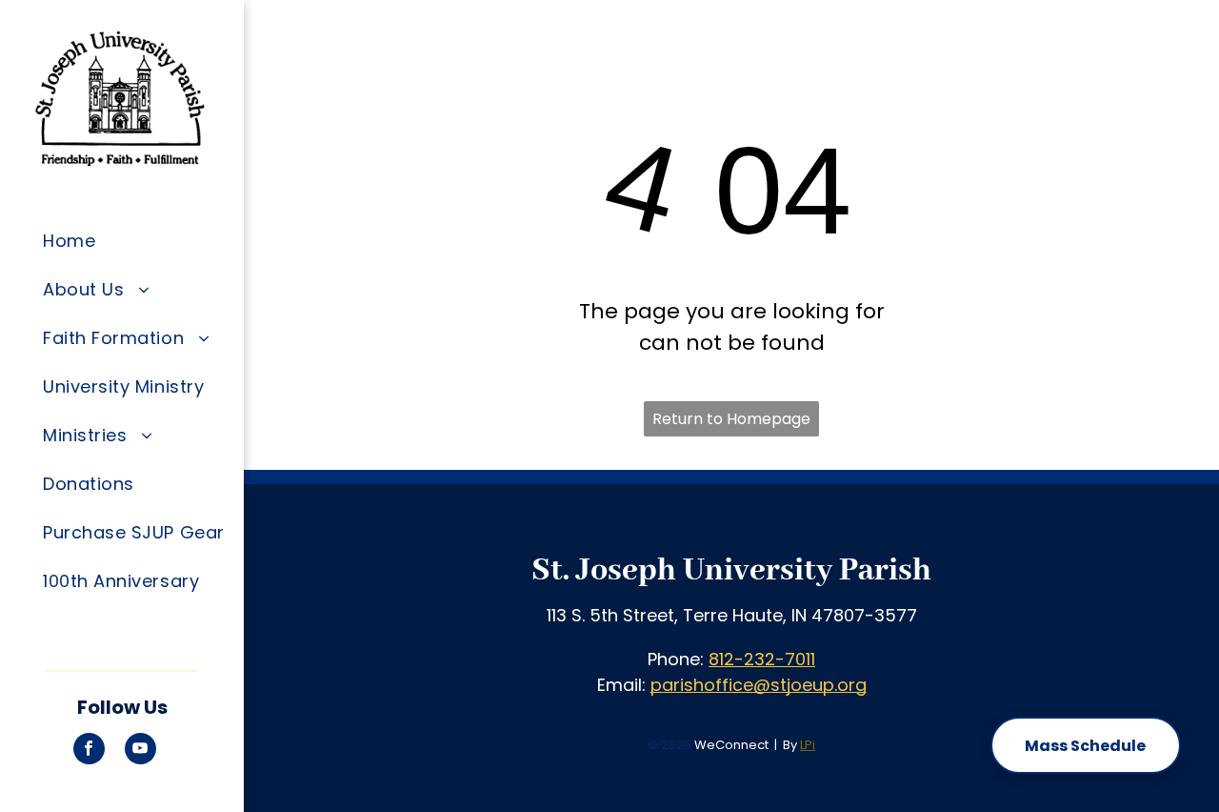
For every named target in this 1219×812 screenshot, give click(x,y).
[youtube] (140, 751)
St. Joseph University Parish (731, 571)
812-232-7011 (762, 659)
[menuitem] (136, 240)
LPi (807, 745)
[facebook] (89, 751)
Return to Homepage (731, 419)
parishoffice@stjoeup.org (758, 685)
